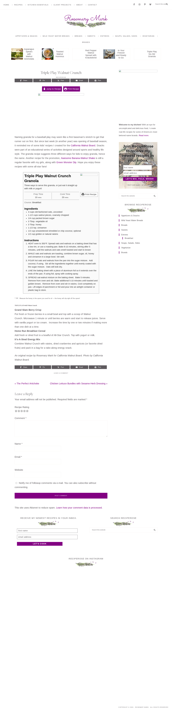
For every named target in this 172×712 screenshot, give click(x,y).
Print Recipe (73, 89)
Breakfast (129, 238)
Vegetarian (125, 248)
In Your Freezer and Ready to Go (121, 54)
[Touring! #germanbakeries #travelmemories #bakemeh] (160, 579)
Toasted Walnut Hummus (60, 54)
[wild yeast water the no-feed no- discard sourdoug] (135, 586)
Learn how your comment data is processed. (79, 507)
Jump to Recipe (53, 89)
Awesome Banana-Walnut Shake (78, 158)
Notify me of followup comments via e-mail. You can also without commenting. (55, 485)
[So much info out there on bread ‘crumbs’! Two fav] (86, 634)
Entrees (124, 235)
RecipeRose (61, 77)
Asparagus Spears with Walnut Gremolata (29, 54)
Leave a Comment (61, 373)
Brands (124, 252)
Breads (124, 225)
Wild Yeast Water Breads (132, 220)
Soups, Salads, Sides (130, 243)
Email (18, 457)
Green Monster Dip (66, 162)
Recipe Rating (22, 407)
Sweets (124, 230)
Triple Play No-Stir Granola (152, 54)
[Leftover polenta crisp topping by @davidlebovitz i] (111, 590)
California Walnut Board (83, 145)
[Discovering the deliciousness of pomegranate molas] (61, 609)
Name (18, 443)
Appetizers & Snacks (130, 216)
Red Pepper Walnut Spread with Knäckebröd (91, 54)
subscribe (83, 483)
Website (19, 470)
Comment (20, 418)
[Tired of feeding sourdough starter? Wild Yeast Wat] (12, 590)
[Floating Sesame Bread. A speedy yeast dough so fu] (36, 596)
